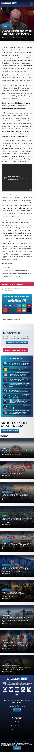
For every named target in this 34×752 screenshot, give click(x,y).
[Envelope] (17, 694)
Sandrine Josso (9, 290)
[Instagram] (29, 689)
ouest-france (23, 289)
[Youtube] (17, 689)
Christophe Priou (13, 289)
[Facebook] (5, 689)
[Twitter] (11, 689)
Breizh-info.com (9, 270)
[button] (31, 3)
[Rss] (23, 689)
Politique (5, 26)
